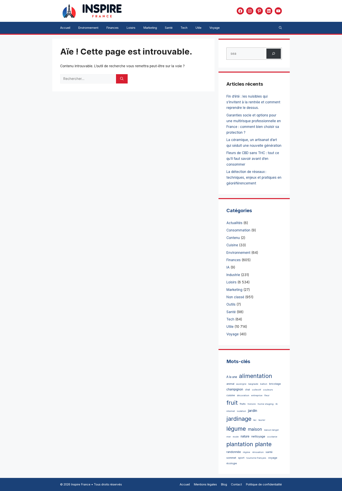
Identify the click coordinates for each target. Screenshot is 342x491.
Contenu (233, 238)
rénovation (258, 452)
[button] (280, 28)
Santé (169, 28)
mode (236, 436)
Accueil (65, 28)
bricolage (275, 383)
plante (263, 444)
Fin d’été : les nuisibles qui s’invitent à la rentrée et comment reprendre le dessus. (253, 102)
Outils (231, 304)
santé (269, 452)
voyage (272, 457)
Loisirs (130, 28)
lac (254, 420)
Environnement (88, 28)
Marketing (150, 28)
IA (228, 267)
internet (230, 411)
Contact (236, 484)
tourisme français (256, 457)
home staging (266, 404)
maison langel (271, 430)
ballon (263, 384)
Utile (198, 28)
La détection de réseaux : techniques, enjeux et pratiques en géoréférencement (253, 177)
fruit (232, 402)
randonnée (233, 452)
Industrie (233, 275)
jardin (252, 410)
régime (246, 452)
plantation (239, 444)
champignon (234, 389)
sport (241, 457)
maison (255, 429)
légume (236, 428)
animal (230, 383)
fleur (266, 395)
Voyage (214, 28)
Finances (112, 28)
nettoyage (258, 436)
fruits (243, 403)
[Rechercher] (122, 79)
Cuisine (232, 245)
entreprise (256, 395)
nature (245, 436)
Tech (183, 28)
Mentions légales (205, 484)
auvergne (241, 384)
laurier (261, 420)
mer (228, 436)
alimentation (255, 375)
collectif (256, 389)
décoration (243, 395)
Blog (224, 484)
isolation (241, 411)
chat (247, 389)
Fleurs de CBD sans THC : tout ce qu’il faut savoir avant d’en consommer (252, 158)
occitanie (272, 436)
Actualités (234, 223)
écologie (231, 463)
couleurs (268, 389)
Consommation (238, 230)
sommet (231, 457)
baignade (253, 384)
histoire (252, 404)
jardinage (238, 418)
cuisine (230, 395)
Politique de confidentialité (264, 484)
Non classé (235, 297)
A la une (231, 377)
